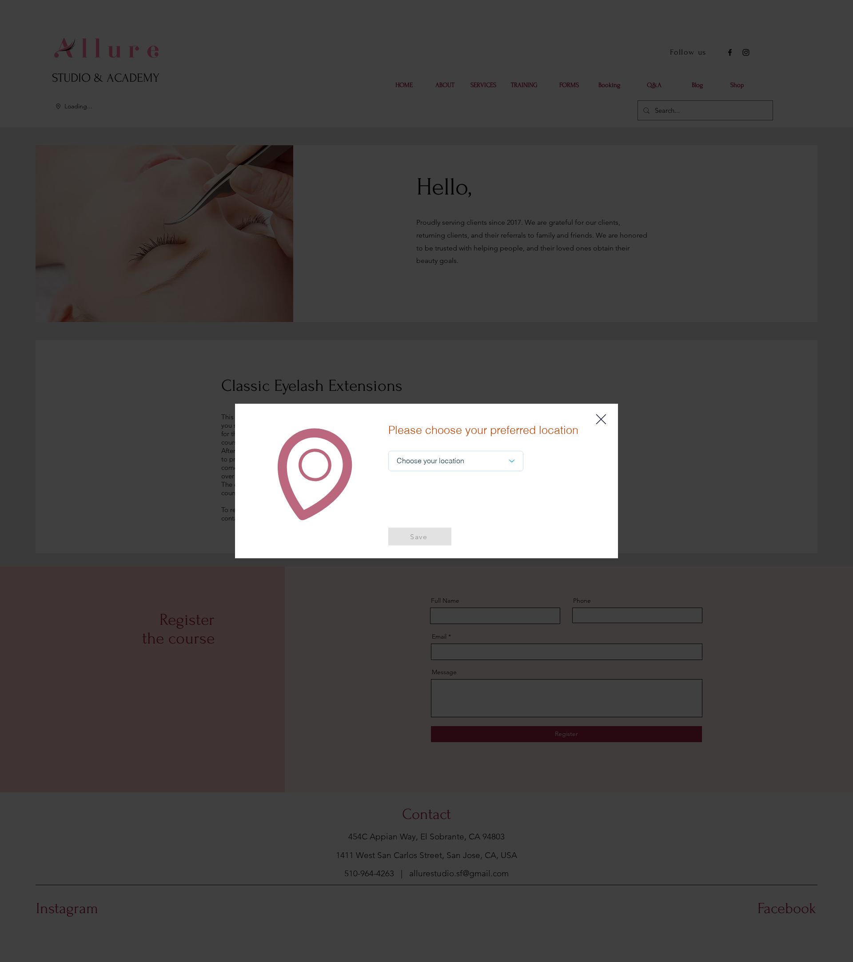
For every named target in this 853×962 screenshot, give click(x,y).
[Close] (601, 419)
